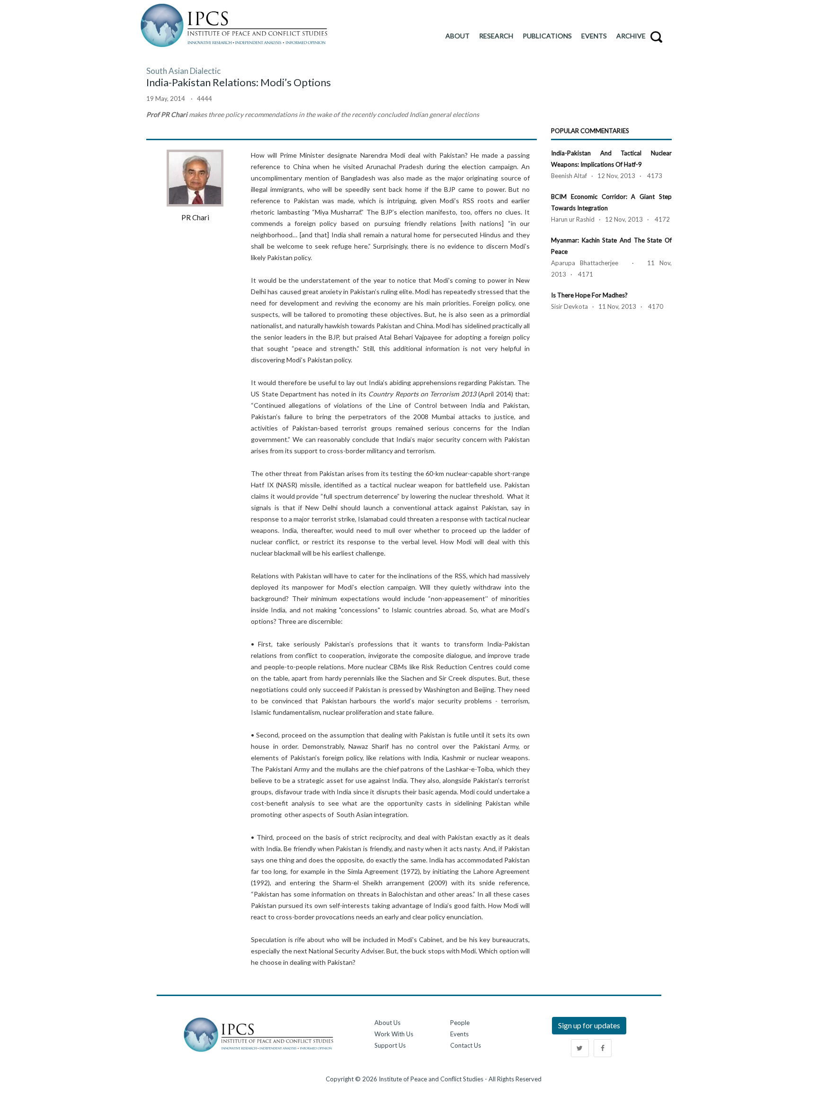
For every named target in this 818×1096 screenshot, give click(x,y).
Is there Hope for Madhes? (589, 295)
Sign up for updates (589, 1025)
